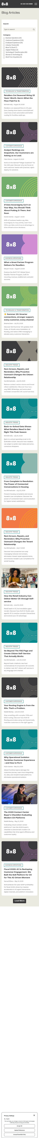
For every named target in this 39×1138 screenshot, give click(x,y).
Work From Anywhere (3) (14, 57)
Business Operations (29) (14, 38)
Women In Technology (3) (14, 54)
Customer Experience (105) (15, 40)
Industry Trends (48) (12, 45)
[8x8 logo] (5, 4)
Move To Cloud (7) (11, 47)
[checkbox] (4, 38)
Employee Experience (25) (14, 42)
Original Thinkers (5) (12, 50)
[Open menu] (35, 4)
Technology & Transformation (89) (16, 52)
